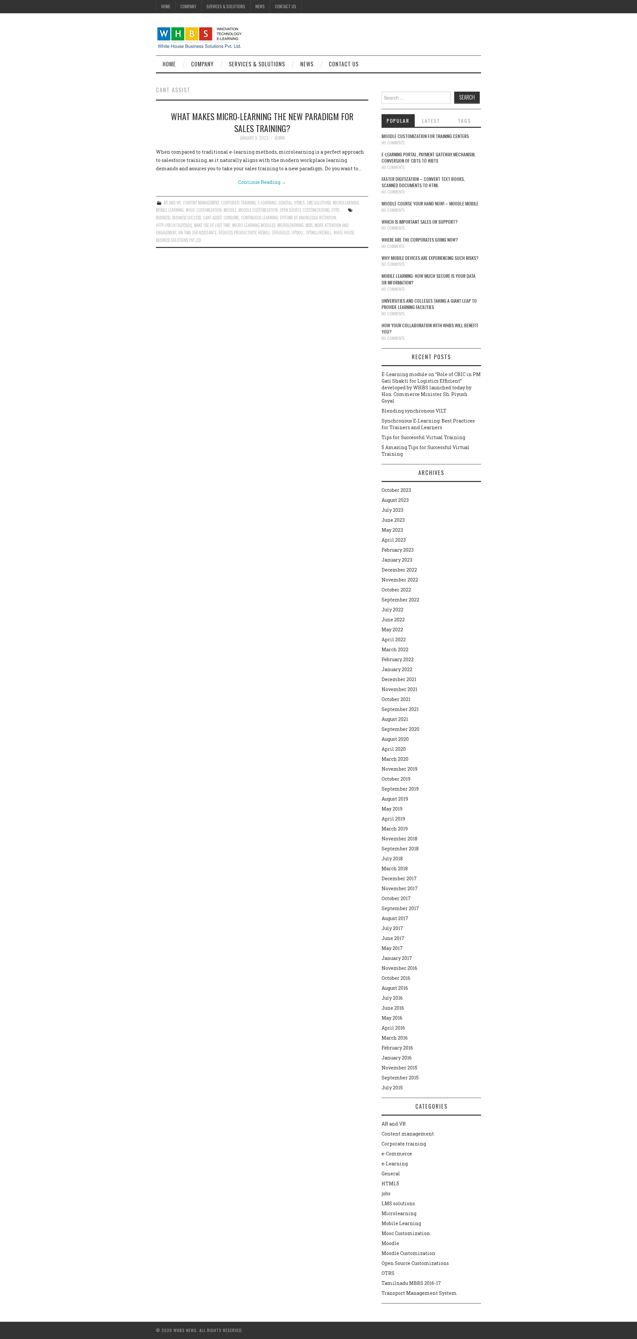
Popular (398, 120)
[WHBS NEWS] (199, 37)
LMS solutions (319, 202)
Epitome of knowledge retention (308, 217)
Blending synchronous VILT (414, 411)
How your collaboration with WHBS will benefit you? (430, 328)
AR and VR (172, 202)
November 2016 (399, 968)
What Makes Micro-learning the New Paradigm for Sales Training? (262, 122)
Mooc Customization (204, 210)
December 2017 (399, 878)
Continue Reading (262, 182)
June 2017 (393, 938)
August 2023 (395, 500)
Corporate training (238, 202)
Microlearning (346, 202)
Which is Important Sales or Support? (420, 221)
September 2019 (400, 789)
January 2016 (397, 1058)
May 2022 (392, 629)
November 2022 (400, 580)
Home (165, 6)
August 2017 (395, 918)
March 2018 (395, 868)
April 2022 (394, 639)
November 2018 (399, 838)
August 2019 (395, 799)
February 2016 (397, 1048)
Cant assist (212, 217)
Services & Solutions (225, 6)
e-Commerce (397, 1153)
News (260, 6)
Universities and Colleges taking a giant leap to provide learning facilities (429, 304)
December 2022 (399, 570)
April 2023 (394, 540)
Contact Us (285, 6)
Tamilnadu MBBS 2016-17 (411, 1283)
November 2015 (399, 1067)
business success (186, 217)
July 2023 (392, 510)
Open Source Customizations (304, 210)
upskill (298, 232)
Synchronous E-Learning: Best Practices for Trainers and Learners (428, 424)
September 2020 (400, 729)
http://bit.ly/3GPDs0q (174, 225)
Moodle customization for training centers (425, 135)
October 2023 (396, 490)
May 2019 (392, 809)
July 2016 (392, 998)
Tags (464, 120)
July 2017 (392, 928)
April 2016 (393, 1028)
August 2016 (395, 988)
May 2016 (392, 1018)
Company (188, 6)
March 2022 (395, 649)
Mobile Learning (170, 210)
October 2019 (396, 779)
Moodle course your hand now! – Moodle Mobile (430, 203)
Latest (431, 120)
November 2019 (399, 769)
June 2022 (393, 619)
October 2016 (396, 978)
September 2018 (400, 848)
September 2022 (400, 599)
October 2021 (396, 699)
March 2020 (395, 759)
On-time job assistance (197, 232)
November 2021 (399, 689)
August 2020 (395, 739)
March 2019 (395, 829)
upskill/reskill (318, 232)
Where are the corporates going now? (420, 239)
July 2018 (392, 858)
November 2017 (400, 888)
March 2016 (395, 1038)
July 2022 (392, 609)
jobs (386, 1193)
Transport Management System (419, 1293)
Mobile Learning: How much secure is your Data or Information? (428, 279)
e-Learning (267, 202)
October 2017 (396, 898)
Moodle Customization (258, 210)
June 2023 (393, 520)
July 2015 (392, 1087)
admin (279, 138)
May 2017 (392, 948)
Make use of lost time (212, 225)
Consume (231, 217)
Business (163, 217)
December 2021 (399, 679)
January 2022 (397, 669)
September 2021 (400, 709)
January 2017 (397, 958)
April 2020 (394, 749)
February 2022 (398, 659)
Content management (201, 202)
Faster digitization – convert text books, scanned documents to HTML (423, 182)
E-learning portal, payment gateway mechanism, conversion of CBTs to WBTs (428, 157)
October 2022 (396, 590)
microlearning (290, 225)
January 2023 (397, 560)
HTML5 (299, 202)
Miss (309, 225)
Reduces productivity (237, 232)
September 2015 (400, 1077)
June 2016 (393, 1008)
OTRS (335, 210)
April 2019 (393, 819)
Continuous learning (259, 217)
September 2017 (400, 908)
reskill (264, 232)
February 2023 (398, 550)
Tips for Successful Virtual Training (423, 437)
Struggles (281, 232)
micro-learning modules (253, 225)
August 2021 (395, 719)
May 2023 (392, 530)
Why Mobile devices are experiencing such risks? (430, 257)
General (285, 202)
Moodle (230, 210)
